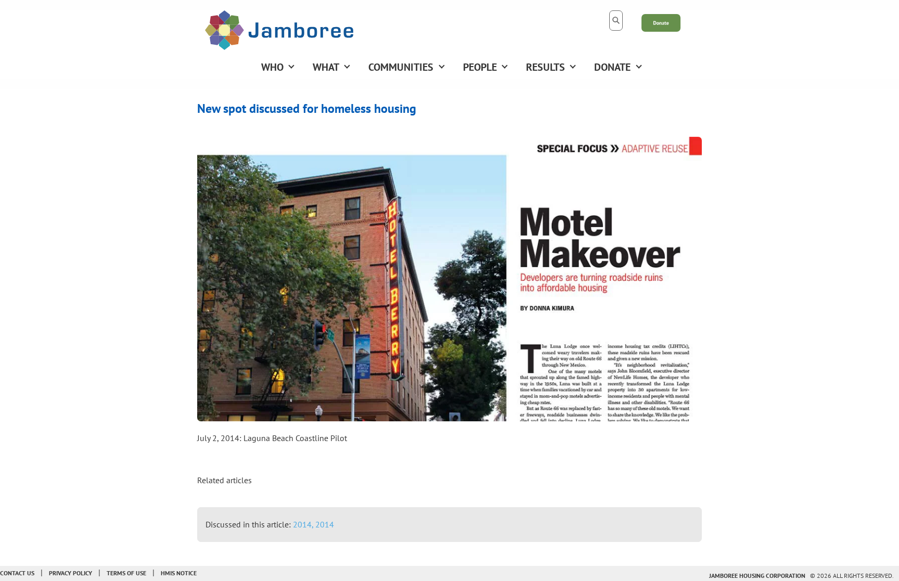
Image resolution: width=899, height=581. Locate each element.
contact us (17, 573)
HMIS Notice (179, 573)
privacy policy (70, 573)
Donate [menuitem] (612, 67)
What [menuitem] (326, 67)
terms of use (126, 573)
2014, (304, 524)
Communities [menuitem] (400, 67)
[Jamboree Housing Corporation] (279, 29)
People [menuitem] (480, 67)
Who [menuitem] (272, 67)
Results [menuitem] (545, 67)
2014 (324, 524)
